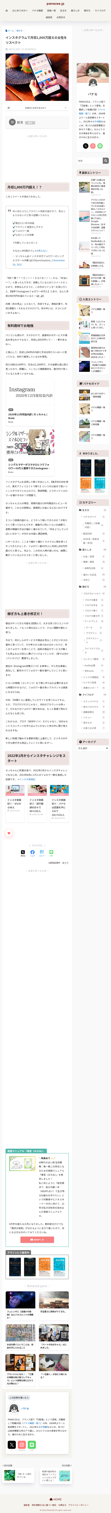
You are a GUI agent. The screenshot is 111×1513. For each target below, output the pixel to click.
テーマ (93, 627)
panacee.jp (55, 4)
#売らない (42, 250)
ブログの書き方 (94, 615)
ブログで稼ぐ (94, 610)
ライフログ (100, 10)
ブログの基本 (94, 599)
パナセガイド (93, 516)
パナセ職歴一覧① (31, 1423)
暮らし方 (75, 10)
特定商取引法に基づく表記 (44, 1505)
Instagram (22, 1450)
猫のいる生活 (94, 574)
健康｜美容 (94, 561)
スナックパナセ (93, 701)
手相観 (44, 1426)
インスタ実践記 (27, 779)
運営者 (49, 17)
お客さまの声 (93, 728)
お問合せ (61, 17)
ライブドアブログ (94, 650)
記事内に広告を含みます (35, 107)
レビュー (93, 717)
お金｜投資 (93, 556)
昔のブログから (93, 706)
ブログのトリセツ (93, 593)
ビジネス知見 (93, 682)
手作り (93, 580)
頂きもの (93, 722)
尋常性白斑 (94, 568)
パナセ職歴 (37, 10)
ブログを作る (94, 605)
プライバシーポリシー (78, 1505)
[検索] (106, 161)
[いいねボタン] (9, 833)
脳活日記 (93, 533)
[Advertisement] (37, 157)
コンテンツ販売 (93, 659)
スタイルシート (93, 640)
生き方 (63, 10)
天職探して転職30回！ (94, 525)
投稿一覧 (51, 10)
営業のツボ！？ (94, 687)
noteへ (37, 1239)
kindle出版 (94, 665)
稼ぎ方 (87, 10)
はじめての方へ (20, 10)
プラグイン (94, 633)
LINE (31, 1450)
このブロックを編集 (100, 382)
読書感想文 (94, 712)
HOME (57, 1499)
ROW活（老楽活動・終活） (93, 540)
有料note (93, 670)
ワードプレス (94, 621)
